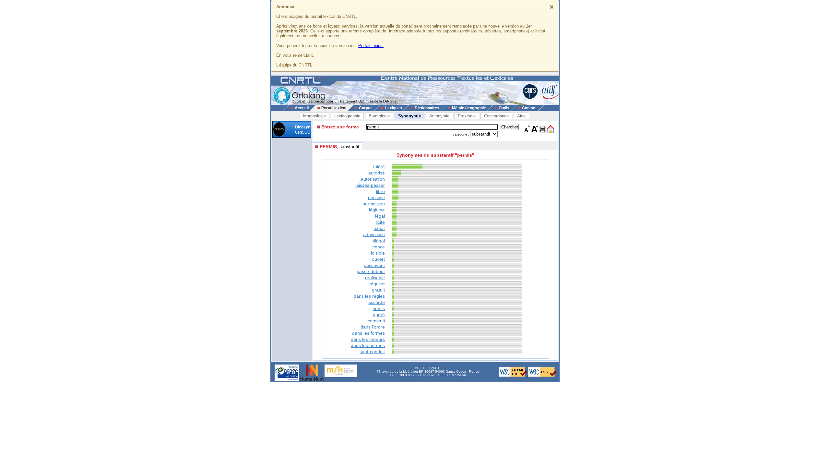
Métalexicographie (469, 108)
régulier (377, 283)
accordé (376, 302)
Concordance (496, 116)
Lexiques (393, 108)
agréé (379, 314)
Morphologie (314, 116)
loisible (378, 253)
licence (378, 246)
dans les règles (369, 296)
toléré (379, 166)
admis (379, 308)
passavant (374, 265)
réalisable (375, 277)
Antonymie (439, 116)
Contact (529, 108)
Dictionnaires (427, 108)
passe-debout (371, 271)
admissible (374, 234)
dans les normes (368, 345)
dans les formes (368, 333)
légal (380, 216)
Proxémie (467, 116)
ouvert (378, 259)
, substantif (339, 146)
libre (380, 191)
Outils (504, 108)
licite (380, 222)
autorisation (373, 179)
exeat (379, 228)
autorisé (376, 172)
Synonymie (409, 116)
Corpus (366, 108)
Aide (521, 116)
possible (376, 197)
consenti (376, 320)
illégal (379, 240)
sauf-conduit (372, 351)
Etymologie (379, 116)
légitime (377, 209)
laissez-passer (370, 185)
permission (373, 203)
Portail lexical (371, 45)
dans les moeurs (368, 339)
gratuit (378, 290)
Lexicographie (347, 116)
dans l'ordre (373, 326)
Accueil (302, 108)
